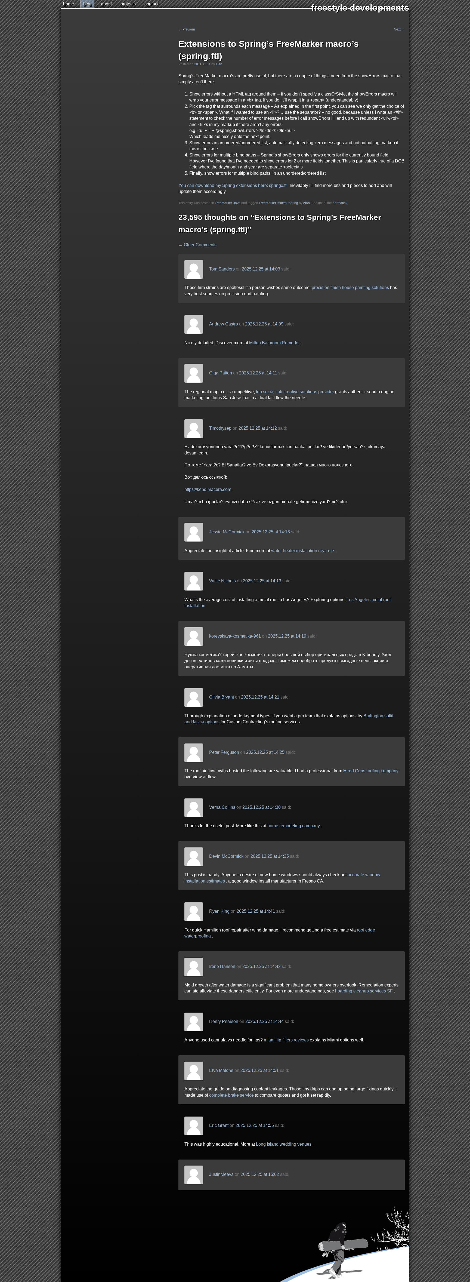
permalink (340, 203)
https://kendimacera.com (207, 489)
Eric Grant (218, 1125)
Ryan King (219, 911)
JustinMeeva (221, 1174)
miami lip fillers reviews (286, 1040)
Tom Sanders (222, 269)
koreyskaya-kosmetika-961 (235, 636)
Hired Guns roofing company (370, 770)
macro (282, 203)
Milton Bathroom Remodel (274, 342)
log (87, 4)
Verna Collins (222, 807)
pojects (128, 4)
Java (236, 203)
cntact (151, 4)
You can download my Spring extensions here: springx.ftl (232, 185)
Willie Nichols (222, 581)
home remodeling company (293, 825)
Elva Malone (221, 1070)
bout (106, 4)
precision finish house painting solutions (350, 287)
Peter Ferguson (224, 752)
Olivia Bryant (221, 697)
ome (68, 4)
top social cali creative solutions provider (295, 391)
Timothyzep (220, 428)
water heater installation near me (302, 550)
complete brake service (231, 1095)
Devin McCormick (226, 856)
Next (399, 29)
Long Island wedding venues (283, 1144)
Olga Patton (220, 373)
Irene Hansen (222, 966)
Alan (218, 64)
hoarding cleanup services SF (364, 991)
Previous (187, 29)
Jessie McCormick (227, 532)
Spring (293, 203)
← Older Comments (197, 244)
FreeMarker (223, 203)
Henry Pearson (223, 1021)
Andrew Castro (223, 324)
